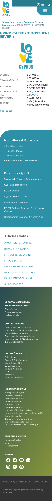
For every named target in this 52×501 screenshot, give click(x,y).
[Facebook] (8, 460)
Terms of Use (8, 490)
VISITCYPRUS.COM (37, 482)
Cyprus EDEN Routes (16, 196)
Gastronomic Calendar (16, 202)
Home (18, 22)
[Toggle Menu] (45, 10)
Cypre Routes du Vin (15, 185)
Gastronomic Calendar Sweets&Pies (23, 217)
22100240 (32, 94)
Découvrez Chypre (33, 22)
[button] (49, 5)
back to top (6, 111)
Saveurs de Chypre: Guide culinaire (23, 179)
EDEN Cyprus (11, 190)
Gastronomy (8, 25)
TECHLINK (7, 492)
